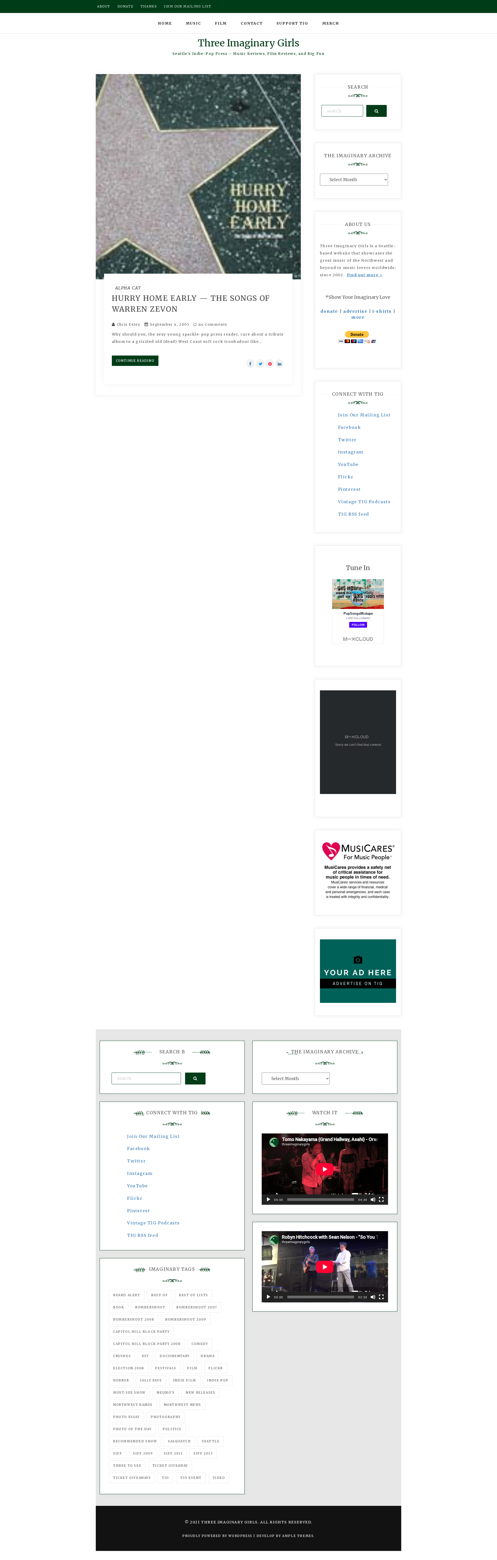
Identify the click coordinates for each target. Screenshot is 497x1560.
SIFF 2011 (173, 1453)
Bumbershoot (150, 1307)
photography (166, 1417)
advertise (355, 311)
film (192, 1368)
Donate (126, 6)
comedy (200, 1344)
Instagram (350, 452)
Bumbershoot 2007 (196, 1307)
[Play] (268, 1199)
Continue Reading (135, 361)
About (103, 6)
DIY (145, 1356)
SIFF (117, 1453)
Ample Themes (297, 1536)
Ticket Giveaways (132, 1478)
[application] (325, 1169)
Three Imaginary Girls (248, 43)
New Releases (200, 1392)
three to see (127, 1465)
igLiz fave (151, 1380)
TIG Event (191, 1478)
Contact (252, 23)
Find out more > (365, 275)
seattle (211, 1441)
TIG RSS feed (353, 514)
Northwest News (182, 1405)
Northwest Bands (133, 1405)
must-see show (129, 1392)
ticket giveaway (170, 1465)
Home (165, 23)
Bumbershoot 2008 (133, 1319)
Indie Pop (217, 1380)
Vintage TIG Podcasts (364, 501)
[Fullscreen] (381, 1199)
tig (165, 1478)
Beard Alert (126, 1295)
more (357, 317)
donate (329, 311)
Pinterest (349, 489)
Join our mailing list (187, 6)
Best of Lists (193, 1295)
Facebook (349, 427)
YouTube (348, 464)
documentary (175, 1356)
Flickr (346, 476)
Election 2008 (128, 1368)
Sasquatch (179, 1441)
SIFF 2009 (143, 1453)
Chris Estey (129, 324)
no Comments (212, 324)
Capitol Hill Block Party (141, 1332)
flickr (215, 1368)
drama (208, 1356)
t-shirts (382, 311)
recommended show (135, 1441)
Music (193, 23)
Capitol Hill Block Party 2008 (146, 1344)
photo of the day (132, 1429)
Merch (330, 23)
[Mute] (373, 1199)
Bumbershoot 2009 (185, 1319)
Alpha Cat (128, 287)
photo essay (126, 1417)
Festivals (165, 1368)
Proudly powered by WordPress (217, 1536)
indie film (184, 1380)
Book (118, 1307)
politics (172, 1429)
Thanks (149, 6)
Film (221, 23)
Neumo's (165, 1392)
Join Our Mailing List (364, 414)
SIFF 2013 (203, 1453)
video (219, 1478)
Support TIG (292, 23)
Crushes (122, 1356)
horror (121, 1380)
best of (159, 1295)
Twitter (347, 439)
